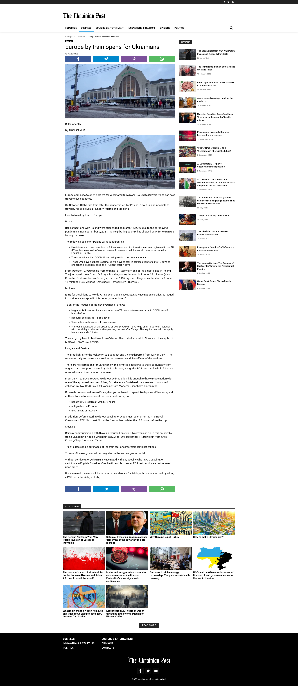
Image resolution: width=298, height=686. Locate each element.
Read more (149, 625)
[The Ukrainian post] (84, 16)
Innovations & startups (142, 27)
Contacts (108, 647)
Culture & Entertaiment (110, 27)
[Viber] (134, 59)
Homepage (71, 27)
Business (86, 27)
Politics (179, 27)
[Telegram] (106, 59)
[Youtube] (232, 2)
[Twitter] (228, 2)
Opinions (165, 27)
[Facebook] (224, 2)
